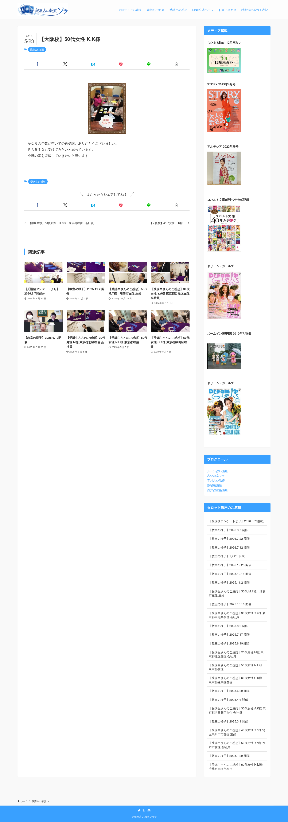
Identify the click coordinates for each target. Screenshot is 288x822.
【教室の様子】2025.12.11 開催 (230, 574)
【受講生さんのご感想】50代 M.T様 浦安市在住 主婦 (237, 593)
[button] (37, 64)
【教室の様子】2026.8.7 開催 (228, 530)
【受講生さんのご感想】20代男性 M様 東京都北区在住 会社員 (236, 654)
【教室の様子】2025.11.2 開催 (229, 582)
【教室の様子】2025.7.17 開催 (229, 634)
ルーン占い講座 (217, 471)
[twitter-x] (144, 811)
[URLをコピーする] (176, 64)
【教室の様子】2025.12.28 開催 (230, 565)
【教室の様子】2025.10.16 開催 (230, 604)
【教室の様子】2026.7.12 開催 (229, 547)
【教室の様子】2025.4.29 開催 (229, 691)
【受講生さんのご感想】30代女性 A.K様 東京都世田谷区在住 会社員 (237, 710)
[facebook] (139, 811)
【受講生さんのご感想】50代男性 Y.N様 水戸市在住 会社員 (237, 745)
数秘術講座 (214, 485)
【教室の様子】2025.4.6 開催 (228, 699)
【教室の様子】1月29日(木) (227, 556)
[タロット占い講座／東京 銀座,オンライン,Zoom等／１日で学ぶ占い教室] (42, 9)
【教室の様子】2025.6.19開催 (229, 643)
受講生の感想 (37, 49)
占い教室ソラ (216, 476)
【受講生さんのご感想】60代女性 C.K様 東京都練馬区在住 (235, 680)
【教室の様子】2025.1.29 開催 (229, 755)
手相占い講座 (216, 480)
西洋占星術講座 (217, 490)
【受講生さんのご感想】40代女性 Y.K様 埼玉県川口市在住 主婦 (237, 732)
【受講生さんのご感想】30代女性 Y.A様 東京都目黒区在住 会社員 (237, 615)
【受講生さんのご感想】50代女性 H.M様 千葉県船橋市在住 (236, 766)
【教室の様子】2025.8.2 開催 (228, 626)
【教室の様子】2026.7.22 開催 (229, 538)
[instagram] (149, 811)
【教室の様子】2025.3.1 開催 (228, 721)
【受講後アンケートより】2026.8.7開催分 (237, 521)
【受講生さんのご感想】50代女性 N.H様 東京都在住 (235, 667)
